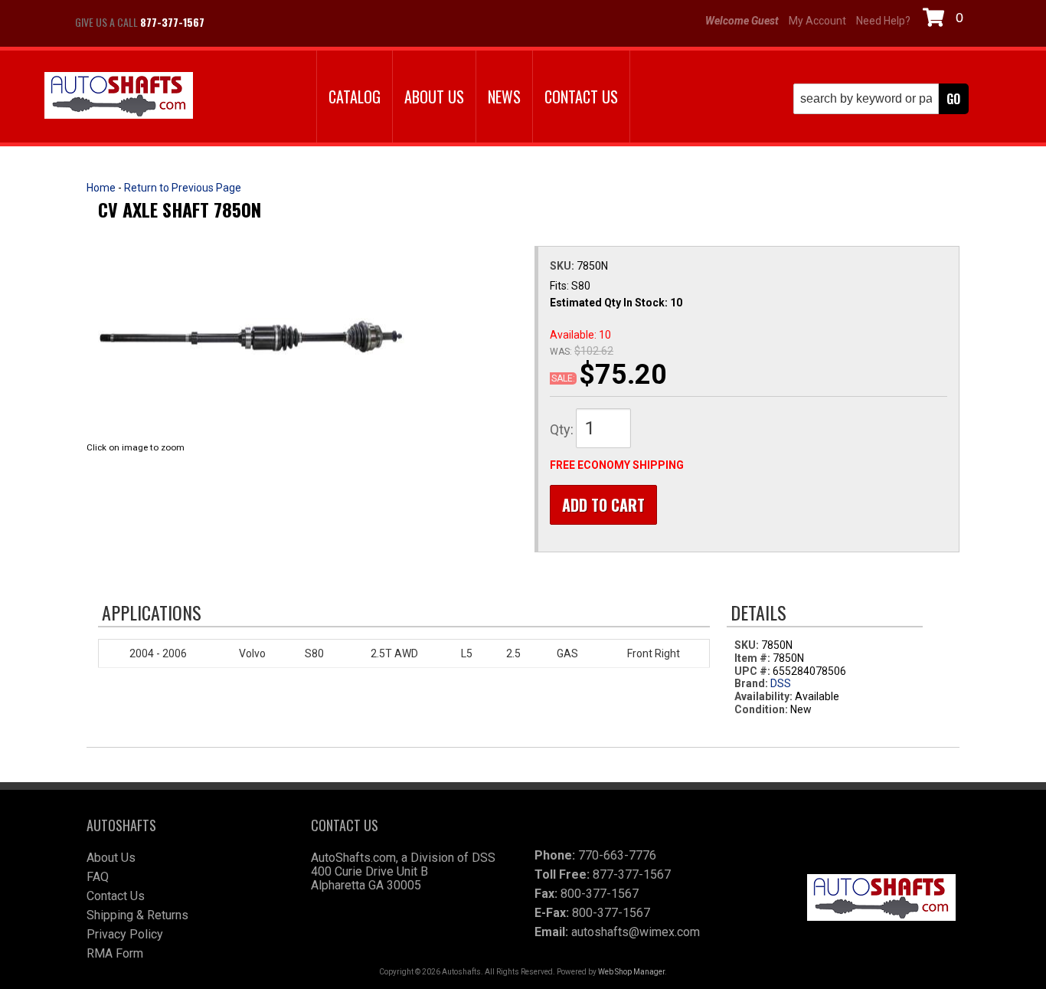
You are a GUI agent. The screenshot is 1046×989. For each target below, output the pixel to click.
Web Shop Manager (631, 972)
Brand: (751, 683)
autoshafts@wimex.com (635, 932)
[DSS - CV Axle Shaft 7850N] (251, 336)
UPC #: (753, 671)
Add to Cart (603, 504)
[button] (881, 99)
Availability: (763, 696)
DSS (780, 683)
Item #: (753, 658)
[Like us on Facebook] (232, 22)
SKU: (563, 266)
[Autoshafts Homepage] (118, 97)
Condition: (761, 709)
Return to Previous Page (182, 188)
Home (101, 188)
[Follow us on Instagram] (270, 22)
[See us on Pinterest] (308, 22)
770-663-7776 (617, 855)
